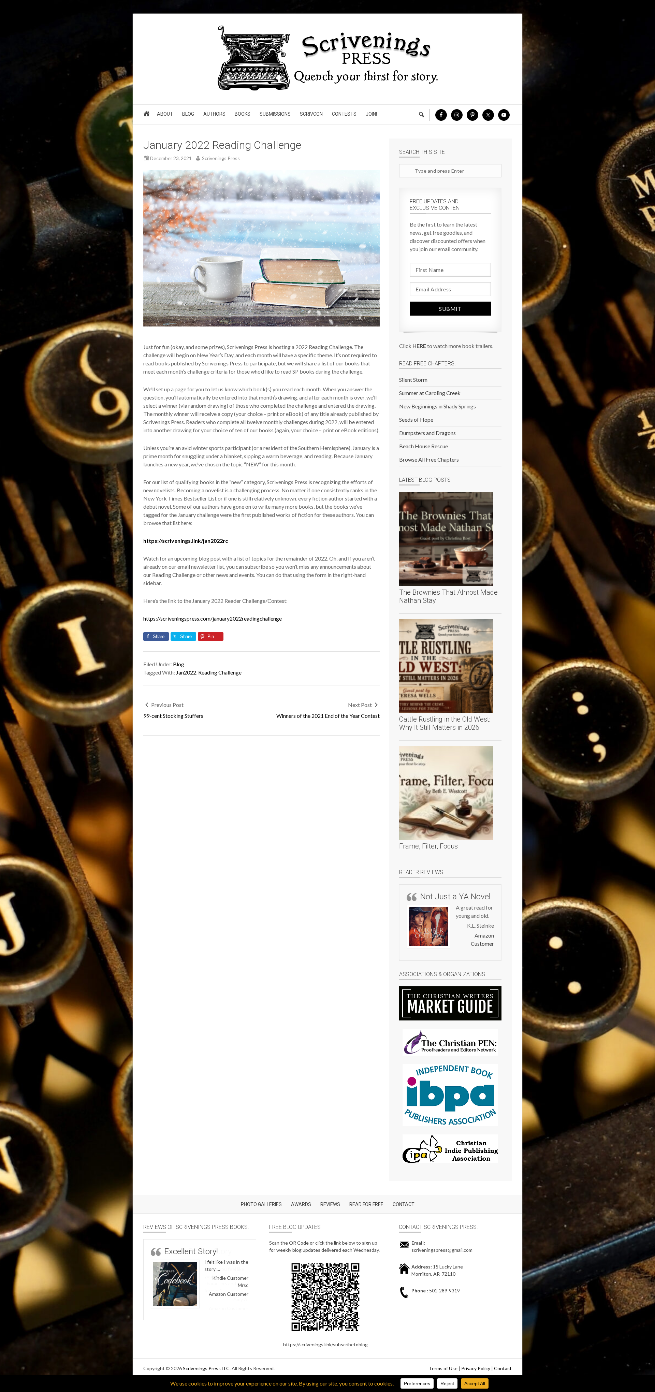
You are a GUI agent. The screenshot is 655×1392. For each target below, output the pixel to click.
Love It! (433, 896)
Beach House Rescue (423, 446)
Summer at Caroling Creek (430, 393)
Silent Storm (413, 379)
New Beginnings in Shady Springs (437, 406)
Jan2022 (186, 672)
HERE (419, 346)
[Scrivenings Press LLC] (327, 90)
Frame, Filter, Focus (428, 846)
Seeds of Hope (416, 419)
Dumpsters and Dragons (427, 433)
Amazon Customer (228, 1311)
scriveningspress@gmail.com (441, 1253)
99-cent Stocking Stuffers (173, 715)
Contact (503, 1371)
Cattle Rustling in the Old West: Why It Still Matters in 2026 (444, 723)
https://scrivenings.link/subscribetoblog (325, 1347)
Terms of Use (443, 1371)
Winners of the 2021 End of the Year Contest (328, 715)
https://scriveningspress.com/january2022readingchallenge (212, 618)
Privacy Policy (475, 1371)
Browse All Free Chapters (429, 459)
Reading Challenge (220, 672)
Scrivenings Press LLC (206, 1371)
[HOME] (147, 115)
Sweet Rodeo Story (198, 1254)
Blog (178, 664)
